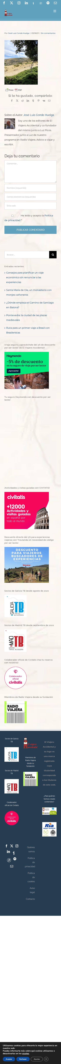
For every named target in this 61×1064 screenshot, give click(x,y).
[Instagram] (16, 846)
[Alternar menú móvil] (55, 11)
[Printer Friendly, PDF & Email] (13, 90)
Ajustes (37, 1059)
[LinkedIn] (8, 851)
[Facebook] (6, 846)
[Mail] (11, 866)
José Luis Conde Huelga (18, 33)
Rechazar (23, 1059)
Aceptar (9, 1059)
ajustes (25, 1053)
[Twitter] (11, 846)
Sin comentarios (48, 33)
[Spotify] (14, 858)
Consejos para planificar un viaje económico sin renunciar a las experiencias (25, 277)
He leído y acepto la (28, 218)
